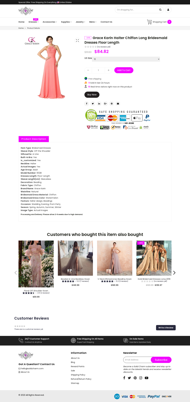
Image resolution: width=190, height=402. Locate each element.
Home (21, 21)
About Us (25, 372)
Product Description (33, 139)
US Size (88, 58)
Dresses (33, 21)
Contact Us (106, 21)
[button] (97, 47)
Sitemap (75, 383)
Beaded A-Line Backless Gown (75, 279)
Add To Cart (123, 70)
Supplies (65, 21)
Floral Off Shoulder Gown (36, 290)
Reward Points (77, 366)
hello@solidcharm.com (32, 369)
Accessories (49, 21)
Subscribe (161, 360)
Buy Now (92, 94)
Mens (92, 21)
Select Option (75, 292)
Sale (73, 370)
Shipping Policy (78, 374)
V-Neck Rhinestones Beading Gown (115, 279)
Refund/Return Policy (81, 379)
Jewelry (80, 21)
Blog (73, 362)
